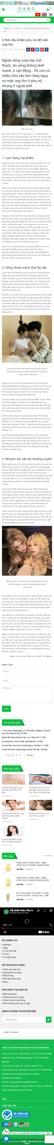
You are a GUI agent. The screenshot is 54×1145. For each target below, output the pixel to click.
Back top (46, 914)
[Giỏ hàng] (47, 9)
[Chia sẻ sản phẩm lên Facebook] (46, 49)
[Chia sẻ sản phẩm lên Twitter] (37, 49)
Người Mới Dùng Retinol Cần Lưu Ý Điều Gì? (20, 737)
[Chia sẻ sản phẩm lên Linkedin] (28, 49)
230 (28, 755)
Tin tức (6, 954)
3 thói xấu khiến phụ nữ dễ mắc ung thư (25, 41)
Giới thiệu (7, 944)
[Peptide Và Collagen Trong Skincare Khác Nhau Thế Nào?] (13, 779)
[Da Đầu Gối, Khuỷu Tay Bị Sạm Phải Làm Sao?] (40, 805)
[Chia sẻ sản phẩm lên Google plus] (42, 49)
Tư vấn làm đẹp (9, 950)
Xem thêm (48, 855)
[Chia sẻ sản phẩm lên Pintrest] (32, 49)
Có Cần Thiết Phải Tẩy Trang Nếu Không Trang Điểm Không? (13, 815)
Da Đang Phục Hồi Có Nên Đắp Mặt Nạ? (19, 741)
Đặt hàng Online (10, 994)
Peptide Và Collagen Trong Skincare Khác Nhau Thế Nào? (12, 790)
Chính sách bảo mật (11, 969)
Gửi (6, 708)
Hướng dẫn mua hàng (12, 972)
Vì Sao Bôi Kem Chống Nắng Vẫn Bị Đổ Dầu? (21, 749)
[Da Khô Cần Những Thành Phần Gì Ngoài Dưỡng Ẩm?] (13, 831)
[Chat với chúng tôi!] (6, 1139)
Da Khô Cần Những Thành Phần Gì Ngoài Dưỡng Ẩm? (12, 840)
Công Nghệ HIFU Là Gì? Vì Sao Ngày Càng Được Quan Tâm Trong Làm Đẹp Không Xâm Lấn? (39, 790)
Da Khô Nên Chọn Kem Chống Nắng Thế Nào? (22, 745)
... (24, 755)
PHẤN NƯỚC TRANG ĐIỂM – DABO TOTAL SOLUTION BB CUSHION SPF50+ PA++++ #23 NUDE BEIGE (33, 863)
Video (5, 947)
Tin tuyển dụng (9, 957)
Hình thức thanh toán (12, 978)
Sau (31, 755)
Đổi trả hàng (8, 975)
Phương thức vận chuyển (13, 997)
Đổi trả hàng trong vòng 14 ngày (16, 1003)
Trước (8, 755)
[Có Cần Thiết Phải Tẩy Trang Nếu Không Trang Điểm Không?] (13, 805)
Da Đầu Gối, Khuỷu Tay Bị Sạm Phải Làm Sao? (39, 814)
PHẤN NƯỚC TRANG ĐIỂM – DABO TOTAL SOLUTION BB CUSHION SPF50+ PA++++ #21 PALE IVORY (33, 879)
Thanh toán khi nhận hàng (14, 1000)
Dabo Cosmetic (11, 1032)
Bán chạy (8, 856)
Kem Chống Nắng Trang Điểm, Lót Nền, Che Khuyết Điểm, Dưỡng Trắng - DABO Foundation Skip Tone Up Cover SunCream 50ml (33, 894)
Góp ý (5, 981)
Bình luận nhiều (11, 768)
